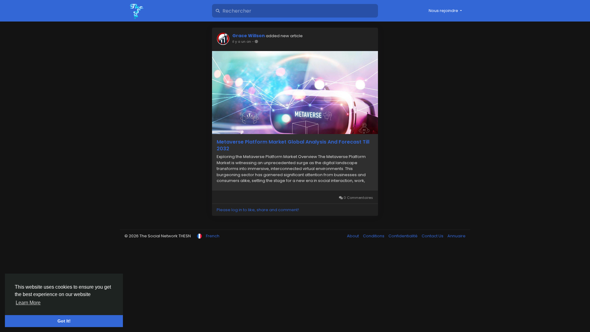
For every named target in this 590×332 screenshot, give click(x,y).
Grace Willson (248, 36)
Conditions (374, 236)
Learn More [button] (28, 302)
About (353, 236)
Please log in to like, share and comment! (258, 210)
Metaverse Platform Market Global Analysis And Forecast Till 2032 (293, 145)
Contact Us (433, 236)
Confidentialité (403, 236)
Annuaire (456, 236)
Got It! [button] (64, 320)
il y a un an (241, 41)
